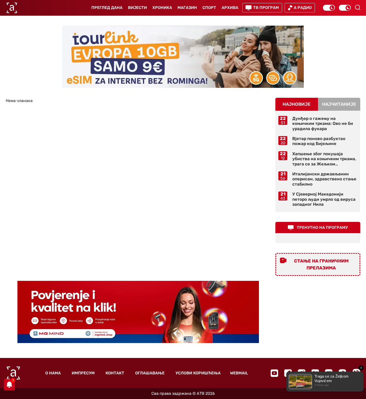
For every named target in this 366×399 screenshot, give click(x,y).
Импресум (83, 373)
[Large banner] (183, 57)
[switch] (329, 8)
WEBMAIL (239, 373)
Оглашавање (150, 373)
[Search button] (357, 7)
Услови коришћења (198, 373)
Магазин (187, 7)
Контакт (115, 373)
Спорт (209, 7)
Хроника (162, 7)
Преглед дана (106, 7)
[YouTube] (274, 373)
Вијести (137, 7)
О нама (53, 373)
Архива (230, 7)
